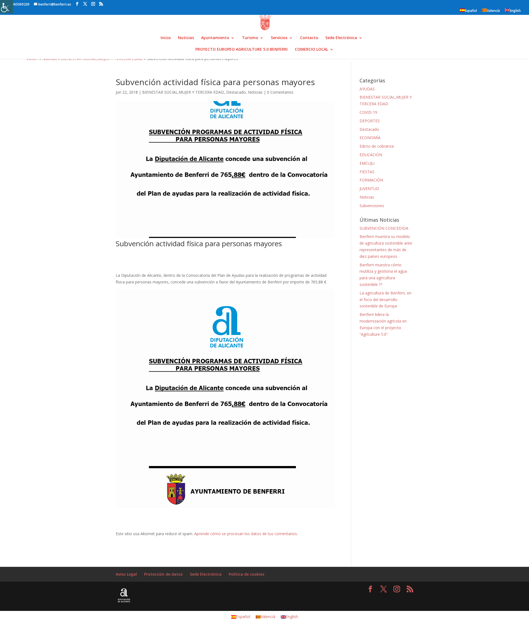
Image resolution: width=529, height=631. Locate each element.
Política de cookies (246, 574)
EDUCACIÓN (371, 154)
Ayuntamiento (215, 38)
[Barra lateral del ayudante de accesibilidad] (6, 6)
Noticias (186, 38)
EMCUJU (367, 163)
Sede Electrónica (341, 38)
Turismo (250, 38)
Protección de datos (163, 574)
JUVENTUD (369, 188)
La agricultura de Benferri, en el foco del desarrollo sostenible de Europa (385, 299)
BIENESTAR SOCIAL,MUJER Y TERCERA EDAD (183, 92)
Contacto (309, 38)
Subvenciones (372, 205)
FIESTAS (367, 171)
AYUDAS (367, 88)
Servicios (279, 38)
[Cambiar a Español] (505, 2)
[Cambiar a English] (516, 2)
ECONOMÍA (370, 137)
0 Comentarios (280, 92)
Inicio (166, 38)
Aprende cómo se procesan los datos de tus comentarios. (246, 533)
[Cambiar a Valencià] (510, 2)
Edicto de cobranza (377, 146)
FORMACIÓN (371, 180)
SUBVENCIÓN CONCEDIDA (384, 228)
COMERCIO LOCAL (311, 49)
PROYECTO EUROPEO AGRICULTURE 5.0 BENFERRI (241, 49)
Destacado (236, 92)
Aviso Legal (126, 574)
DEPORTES (370, 120)
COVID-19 (368, 112)
